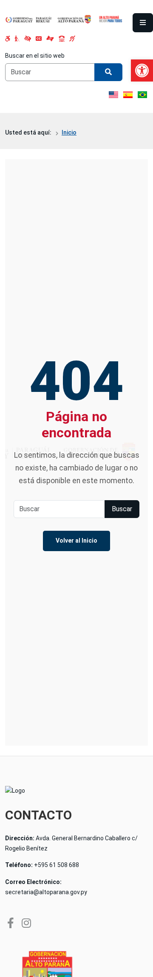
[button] (142, 70)
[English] (113, 94)
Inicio (69, 132)
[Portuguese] (142, 94)
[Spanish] (128, 94)
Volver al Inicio (76, 540)
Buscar (122, 509)
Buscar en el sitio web (35, 55)
